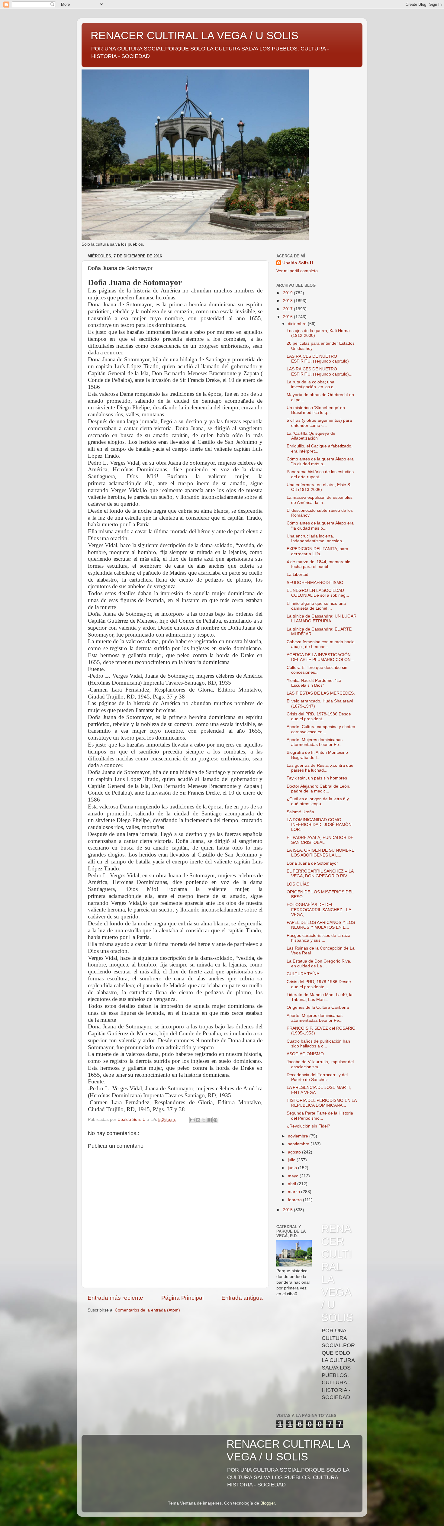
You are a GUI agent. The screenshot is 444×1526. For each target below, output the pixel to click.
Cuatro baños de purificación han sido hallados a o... (318, 1043)
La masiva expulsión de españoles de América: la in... (319, 500)
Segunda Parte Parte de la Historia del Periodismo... (320, 1115)
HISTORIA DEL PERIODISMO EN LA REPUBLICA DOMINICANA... (321, 1103)
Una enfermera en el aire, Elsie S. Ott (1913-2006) (319, 487)
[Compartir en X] (204, 1120)
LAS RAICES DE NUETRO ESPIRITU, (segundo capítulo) (318, 358)
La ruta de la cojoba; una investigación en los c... (312, 384)
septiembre (299, 1144)
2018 (288, 300)
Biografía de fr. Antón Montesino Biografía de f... (317, 755)
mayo (294, 1176)
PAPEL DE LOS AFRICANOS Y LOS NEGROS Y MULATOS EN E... (321, 925)
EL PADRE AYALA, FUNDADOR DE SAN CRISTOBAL (320, 840)
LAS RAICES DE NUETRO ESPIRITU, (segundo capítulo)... (319, 371)
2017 (288, 309)
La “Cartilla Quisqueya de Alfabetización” (311, 435)
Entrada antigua (242, 1298)
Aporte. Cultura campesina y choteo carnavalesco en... (321, 729)
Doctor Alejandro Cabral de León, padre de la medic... (318, 788)
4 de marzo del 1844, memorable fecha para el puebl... (318, 564)
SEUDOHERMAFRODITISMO (315, 582)
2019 (288, 293)
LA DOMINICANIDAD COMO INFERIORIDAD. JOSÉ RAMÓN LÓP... (319, 825)
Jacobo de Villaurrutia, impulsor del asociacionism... (320, 1064)
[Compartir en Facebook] (210, 1120)
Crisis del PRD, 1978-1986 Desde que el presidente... (319, 984)
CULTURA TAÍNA (303, 974)
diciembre (298, 323)
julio (292, 1160)
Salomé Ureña (300, 812)
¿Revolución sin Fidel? (308, 1126)
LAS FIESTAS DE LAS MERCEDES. (321, 693)
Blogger (267, 1503)
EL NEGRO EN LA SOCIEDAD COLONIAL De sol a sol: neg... (318, 593)
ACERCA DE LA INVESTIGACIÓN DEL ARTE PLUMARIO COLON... (320, 657)
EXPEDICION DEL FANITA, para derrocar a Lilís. (317, 551)
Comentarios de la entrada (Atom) (147, 1310)
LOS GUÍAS (298, 884)
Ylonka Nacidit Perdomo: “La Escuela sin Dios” (314, 683)
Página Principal (182, 1298)
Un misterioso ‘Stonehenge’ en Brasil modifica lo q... (316, 410)
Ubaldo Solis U (297, 263)
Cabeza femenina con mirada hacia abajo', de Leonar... (321, 644)
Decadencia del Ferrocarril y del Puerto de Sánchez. (317, 1077)
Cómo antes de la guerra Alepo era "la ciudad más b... (320, 461)
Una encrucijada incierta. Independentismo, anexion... (316, 538)
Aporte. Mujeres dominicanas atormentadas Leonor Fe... (315, 742)
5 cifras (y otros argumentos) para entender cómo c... (319, 422)
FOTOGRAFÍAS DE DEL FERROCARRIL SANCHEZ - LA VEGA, (319, 909)
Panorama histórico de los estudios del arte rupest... (320, 474)
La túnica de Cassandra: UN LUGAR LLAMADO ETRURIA (321, 618)
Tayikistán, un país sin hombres (317, 778)
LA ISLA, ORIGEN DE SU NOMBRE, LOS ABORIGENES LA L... (321, 852)
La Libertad (297, 574)
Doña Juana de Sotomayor (312, 863)
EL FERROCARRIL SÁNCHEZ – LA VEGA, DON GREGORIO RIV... (320, 873)
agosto (295, 1152)
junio (293, 1168)
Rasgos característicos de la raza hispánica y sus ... (318, 938)
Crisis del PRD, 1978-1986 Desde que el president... (319, 716)
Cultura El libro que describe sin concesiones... (317, 670)
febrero (295, 1200)
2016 (288, 317)
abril (292, 1184)
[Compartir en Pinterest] (215, 1120)
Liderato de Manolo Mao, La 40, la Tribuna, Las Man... (319, 997)
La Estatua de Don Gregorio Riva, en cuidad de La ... (319, 963)
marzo (294, 1191)
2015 (288, 1210)
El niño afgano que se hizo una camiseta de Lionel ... (316, 606)
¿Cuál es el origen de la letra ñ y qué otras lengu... (318, 801)
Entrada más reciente (115, 1298)
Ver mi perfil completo (297, 271)
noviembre (298, 1136)
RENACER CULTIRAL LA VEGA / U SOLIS (194, 35)
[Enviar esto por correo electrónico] (192, 1120)
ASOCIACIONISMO (305, 1054)
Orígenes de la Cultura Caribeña (318, 1007)
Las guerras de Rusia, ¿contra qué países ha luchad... (320, 768)
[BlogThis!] (198, 1120)
